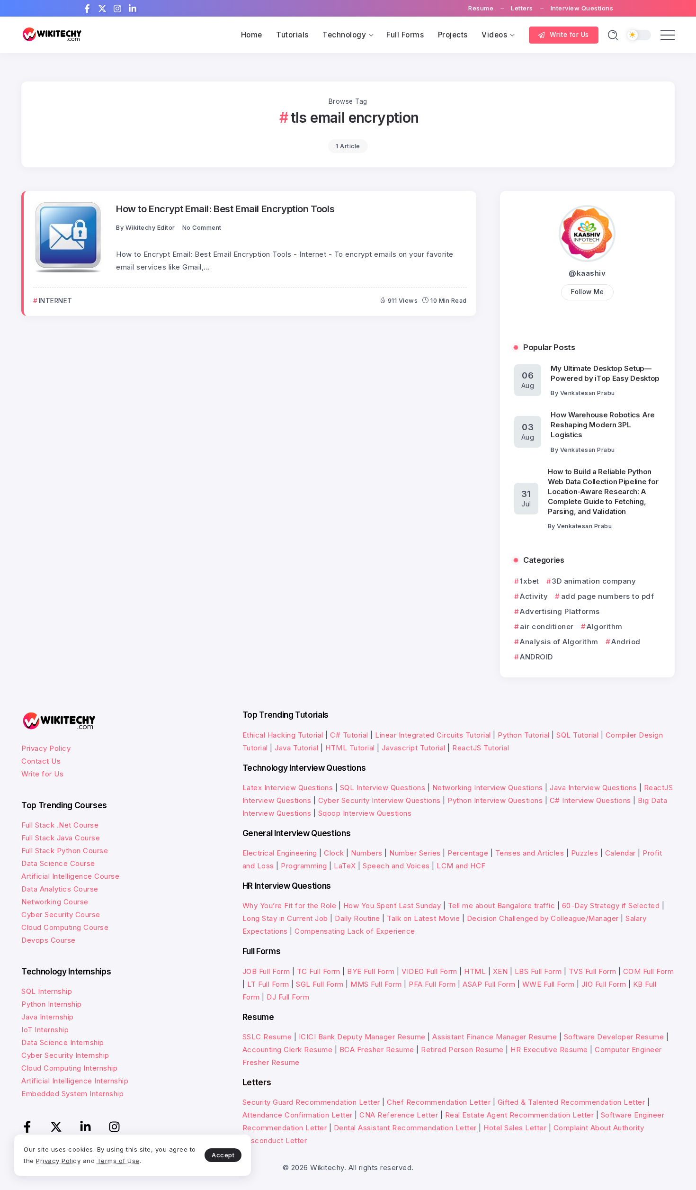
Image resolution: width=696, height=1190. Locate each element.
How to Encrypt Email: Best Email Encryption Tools (225, 209)
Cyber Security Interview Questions (379, 800)
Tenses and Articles (529, 852)
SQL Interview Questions (383, 787)
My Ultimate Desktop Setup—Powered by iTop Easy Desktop (605, 373)
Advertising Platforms (560, 611)
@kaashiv (587, 273)
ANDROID (536, 656)
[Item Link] (68, 236)
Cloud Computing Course (64, 927)
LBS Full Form (538, 971)
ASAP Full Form (489, 984)
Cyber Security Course (60, 914)
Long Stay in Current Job (285, 918)
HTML (475, 971)
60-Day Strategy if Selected (611, 905)
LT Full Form (268, 984)
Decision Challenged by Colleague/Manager (543, 918)
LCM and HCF (461, 865)
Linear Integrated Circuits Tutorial (433, 734)
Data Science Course (58, 863)
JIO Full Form (603, 984)
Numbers (367, 852)
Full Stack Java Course (60, 837)
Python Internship (51, 1004)
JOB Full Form (266, 971)
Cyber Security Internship (65, 1055)
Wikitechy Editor (150, 227)
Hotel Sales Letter (514, 1127)
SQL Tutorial (577, 734)
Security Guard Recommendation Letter (311, 1102)
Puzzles (584, 852)
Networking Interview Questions (487, 787)
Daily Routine (357, 918)
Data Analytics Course (59, 888)
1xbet (529, 581)
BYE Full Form (371, 971)
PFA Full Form (432, 984)
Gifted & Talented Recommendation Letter (571, 1102)
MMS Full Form (376, 984)
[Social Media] (87, 8)
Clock (334, 852)
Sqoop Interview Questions (365, 813)
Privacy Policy (46, 748)
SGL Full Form (320, 984)
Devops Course (48, 940)
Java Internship (47, 1016)
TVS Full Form (592, 971)
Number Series (415, 852)
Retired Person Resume (462, 1049)
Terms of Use (118, 1160)
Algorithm (605, 626)
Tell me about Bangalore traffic (501, 905)
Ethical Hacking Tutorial (282, 734)
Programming (304, 865)
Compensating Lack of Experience (354, 931)
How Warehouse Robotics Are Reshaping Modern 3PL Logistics (602, 424)
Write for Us (42, 773)
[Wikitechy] (52, 34)
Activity (534, 596)
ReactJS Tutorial (480, 747)
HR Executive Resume (549, 1049)
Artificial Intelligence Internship (74, 1080)
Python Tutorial (524, 734)
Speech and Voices (396, 865)
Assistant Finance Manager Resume (494, 1036)
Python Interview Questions (495, 800)
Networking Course (55, 901)
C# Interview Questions (590, 800)
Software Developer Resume (614, 1036)
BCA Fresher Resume (376, 1049)
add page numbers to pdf (607, 596)
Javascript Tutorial (414, 747)
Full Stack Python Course (64, 850)
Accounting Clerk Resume (287, 1049)
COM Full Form (648, 971)
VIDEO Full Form (429, 971)
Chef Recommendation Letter (439, 1102)
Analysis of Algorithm (559, 641)
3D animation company (594, 581)
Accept (223, 1155)
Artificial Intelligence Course (70, 876)
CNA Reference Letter (398, 1114)
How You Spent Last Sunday (392, 905)
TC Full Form (318, 971)
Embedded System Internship (72, 1093)
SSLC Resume (267, 1036)
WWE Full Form (548, 984)
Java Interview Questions (593, 787)
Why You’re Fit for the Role (289, 905)
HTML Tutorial (350, 747)
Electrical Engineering (279, 852)
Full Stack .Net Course (59, 824)
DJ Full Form (288, 996)
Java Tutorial (297, 747)
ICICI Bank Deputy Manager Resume (362, 1036)
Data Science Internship (62, 1042)
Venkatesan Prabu (587, 393)
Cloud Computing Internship (69, 1068)
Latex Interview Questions (287, 787)
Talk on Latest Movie (423, 918)
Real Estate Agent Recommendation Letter (519, 1114)
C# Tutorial (349, 734)
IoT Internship (45, 1029)
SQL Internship (46, 991)
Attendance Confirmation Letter (297, 1114)
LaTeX (345, 865)
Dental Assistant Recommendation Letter (405, 1127)
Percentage (467, 852)
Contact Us (41, 761)
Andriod (626, 641)
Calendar (620, 852)
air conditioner (547, 626)
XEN (500, 971)
